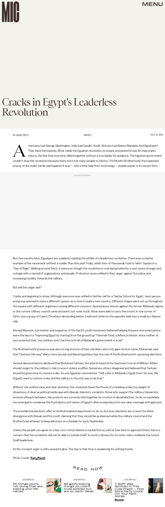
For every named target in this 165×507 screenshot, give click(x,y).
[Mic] (10, 11)
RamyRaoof (37, 457)
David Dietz (22, 135)
